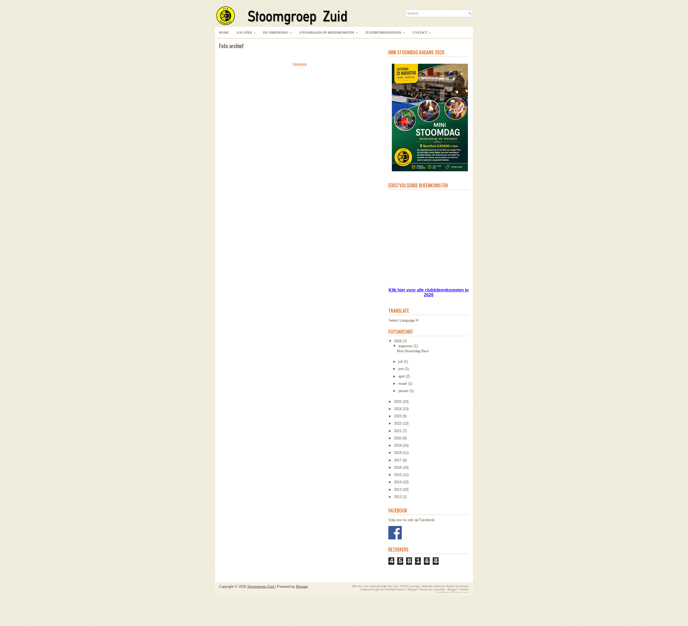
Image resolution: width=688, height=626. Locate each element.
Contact (422, 32)
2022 (398, 423)
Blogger (302, 587)
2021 (398, 431)
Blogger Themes (458, 589)
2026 (398, 341)
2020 (398, 438)
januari (404, 391)
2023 (398, 416)
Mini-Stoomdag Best (413, 351)
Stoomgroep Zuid (261, 587)
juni (401, 369)
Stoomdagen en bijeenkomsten (328, 32)
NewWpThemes (395, 589)
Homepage (300, 64)
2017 (398, 460)
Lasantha (439, 589)
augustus (406, 346)
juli (401, 362)
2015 (398, 475)
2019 (398, 445)
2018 (398, 453)
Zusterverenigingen (385, 32)
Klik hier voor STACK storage (401, 586)
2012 (398, 497)
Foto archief (231, 45)
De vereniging (277, 32)
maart (403, 384)
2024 (398, 409)
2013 (398, 490)
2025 (398, 402)
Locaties (246, 32)
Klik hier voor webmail (366, 586)
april (402, 376)
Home (224, 32)
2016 (398, 467)
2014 (398, 482)
